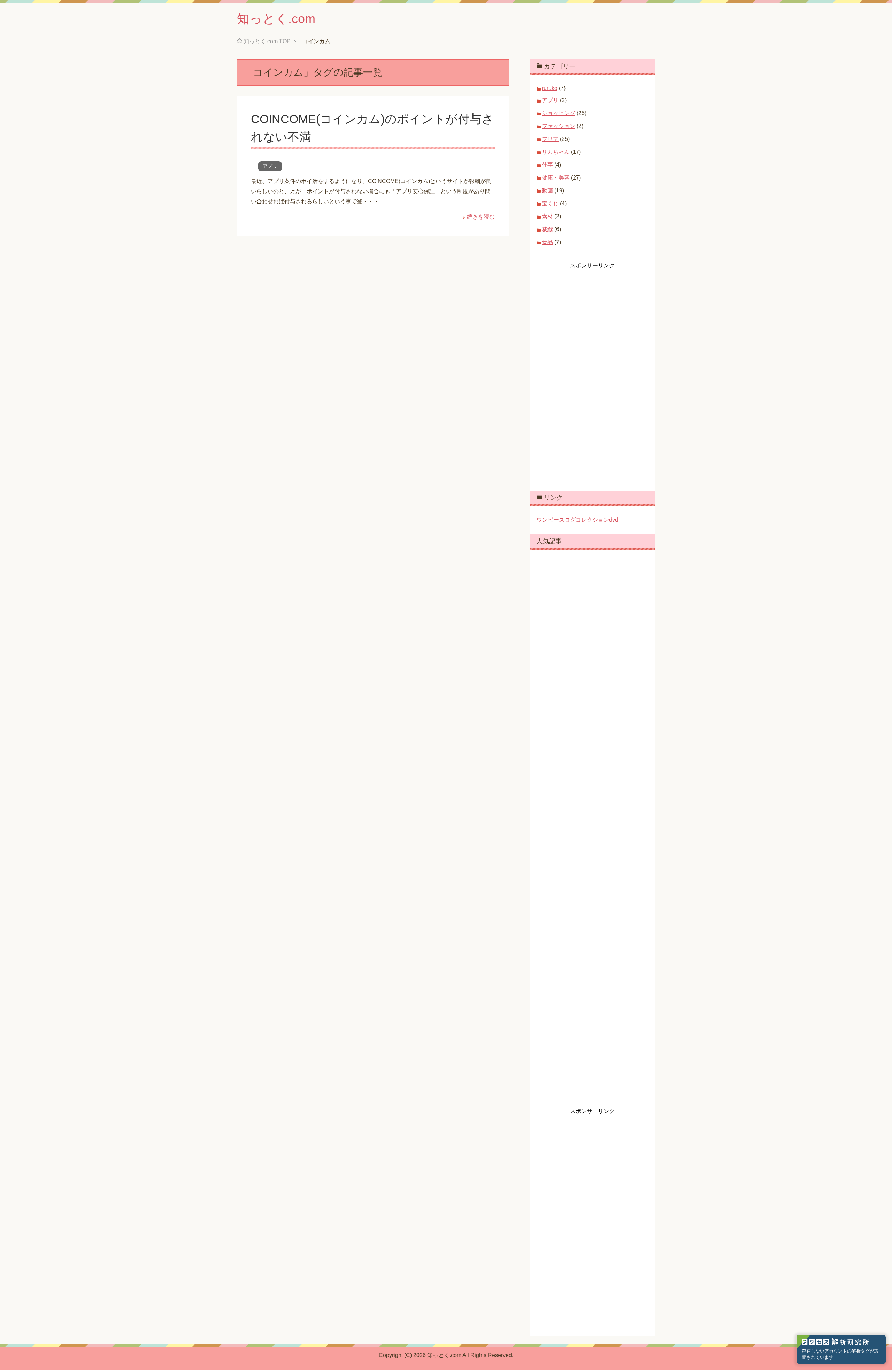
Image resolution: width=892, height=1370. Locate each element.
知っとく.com (276, 19)
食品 (547, 242)
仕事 (547, 165)
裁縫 (547, 229)
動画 (547, 191)
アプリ (270, 166)
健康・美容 (556, 178)
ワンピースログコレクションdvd (577, 520)
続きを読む (481, 217)
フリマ (550, 139)
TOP (267, 41)
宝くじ (550, 203)
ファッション (558, 126)
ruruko (550, 88)
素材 (547, 216)
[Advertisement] (589, 374)
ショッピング (558, 113)
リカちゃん (556, 152)
